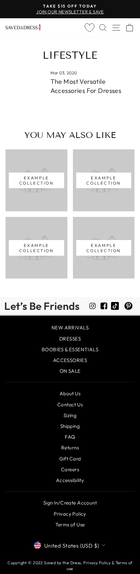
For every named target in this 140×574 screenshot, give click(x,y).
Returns (70, 448)
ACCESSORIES (70, 360)
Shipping (70, 426)
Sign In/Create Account (70, 503)
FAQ (70, 437)
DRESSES (70, 339)
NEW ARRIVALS (70, 328)
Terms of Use (70, 524)
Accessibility (70, 480)
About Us (70, 393)
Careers (70, 469)
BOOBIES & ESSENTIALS (70, 349)
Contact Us (70, 404)
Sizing (70, 415)
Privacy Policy (70, 514)
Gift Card (70, 459)
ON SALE (70, 371)
